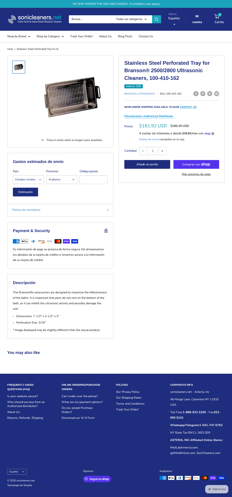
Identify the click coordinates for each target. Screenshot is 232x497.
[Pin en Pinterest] (202, 93)
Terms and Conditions (130, 404)
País (15, 171)
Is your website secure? (22, 396)
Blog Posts (125, 36)
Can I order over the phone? (80, 396)
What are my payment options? (82, 402)
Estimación (25, 192)
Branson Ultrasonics (139, 93)
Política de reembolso (26, 210)
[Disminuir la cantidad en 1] (143, 151)
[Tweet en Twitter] (209, 93)
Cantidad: (130, 151)
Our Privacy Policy (127, 392)
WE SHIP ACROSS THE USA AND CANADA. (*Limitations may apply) (116, 4)
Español (13, 471)
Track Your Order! (81, 36)
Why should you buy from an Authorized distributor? (26, 404)
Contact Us (146, 36)
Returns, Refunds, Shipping (25, 418)
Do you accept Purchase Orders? (77, 410)
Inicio (10, 49)
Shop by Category (48, 36)
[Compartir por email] (216, 93)
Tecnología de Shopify (19, 485)
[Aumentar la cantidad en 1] (162, 151)
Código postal (89, 171)
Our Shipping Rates (128, 398)
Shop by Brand (16, 36)
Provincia (52, 171)
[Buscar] (156, 19)
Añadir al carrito (147, 164)
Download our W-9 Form (78, 418)
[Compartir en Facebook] (195, 93)
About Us (105, 36)
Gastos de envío (149, 139)
